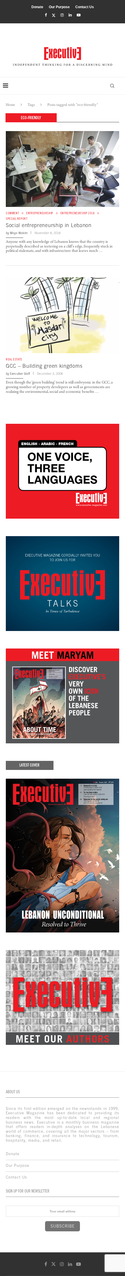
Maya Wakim (19, 233)
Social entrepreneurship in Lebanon (49, 225)
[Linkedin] (70, 15)
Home (10, 104)
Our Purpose (59, 7)
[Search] (112, 85)
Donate (37, 7)
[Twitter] (54, 15)
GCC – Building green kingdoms (44, 366)
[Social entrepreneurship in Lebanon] (62, 169)
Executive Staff (20, 373)
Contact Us (84, 7)
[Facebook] (46, 15)
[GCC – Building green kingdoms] (62, 315)
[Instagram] (62, 15)
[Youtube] (79, 15)
